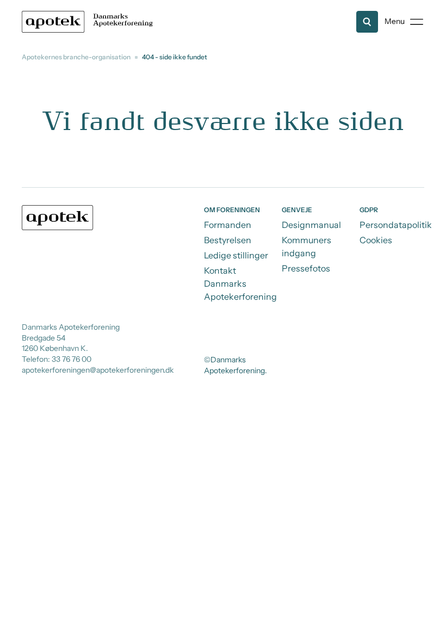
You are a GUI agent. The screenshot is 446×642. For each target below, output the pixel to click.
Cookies (376, 239)
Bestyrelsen (227, 239)
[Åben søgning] (367, 22)
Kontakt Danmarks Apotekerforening (240, 283)
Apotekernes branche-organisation (76, 57)
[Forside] (89, 22)
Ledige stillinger (236, 255)
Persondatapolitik (396, 224)
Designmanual (311, 224)
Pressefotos (306, 268)
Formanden (227, 224)
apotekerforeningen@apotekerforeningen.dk (98, 370)
